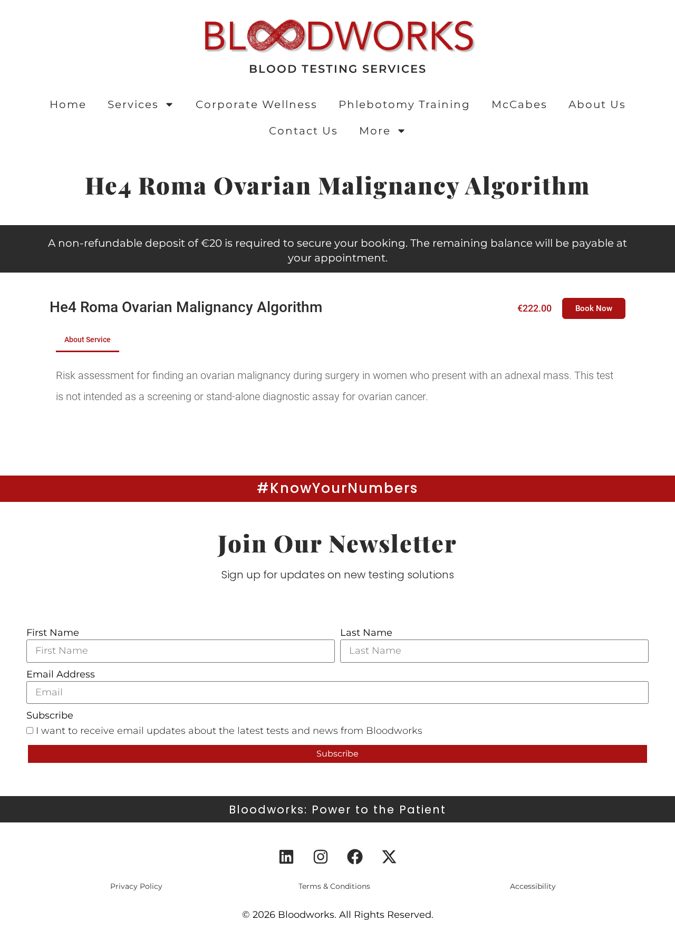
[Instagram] (320, 857)
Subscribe (49, 715)
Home (68, 104)
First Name (52, 632)
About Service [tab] (87, 339)
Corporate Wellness (256, 104)
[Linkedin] (286, 857)
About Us (597, 104)
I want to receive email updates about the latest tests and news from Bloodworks (229, 731)
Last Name (366, 632)
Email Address (60, 674)
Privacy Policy (136, 886)
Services (133, 104)
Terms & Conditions (334, 886)
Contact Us (303, 130)
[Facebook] (355, 857)
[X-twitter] (389, 857)
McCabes (519, 104)
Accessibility (533, 886)
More (375, 130)
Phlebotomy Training (404, 104)
